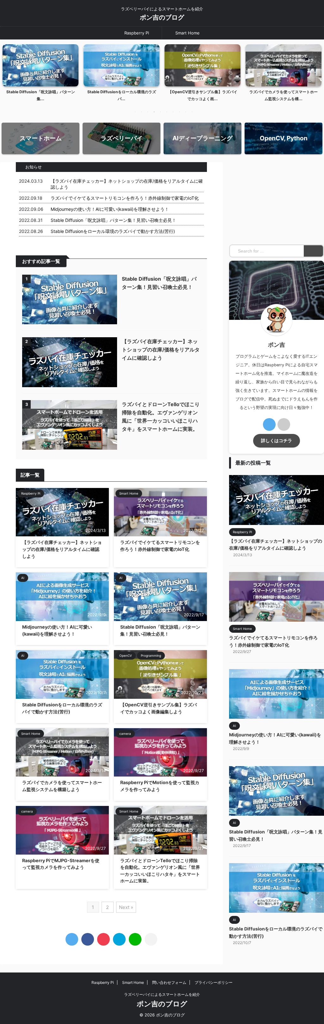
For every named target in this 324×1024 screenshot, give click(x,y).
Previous (8, 71)
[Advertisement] (276, 201)
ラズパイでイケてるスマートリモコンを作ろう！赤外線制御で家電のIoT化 (125, 198)
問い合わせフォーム (169, 982)
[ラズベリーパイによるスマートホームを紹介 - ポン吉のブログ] (119, 939)
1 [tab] (135, 112)
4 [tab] (154, 112)
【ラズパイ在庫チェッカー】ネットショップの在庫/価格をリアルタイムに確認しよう (161, 349)
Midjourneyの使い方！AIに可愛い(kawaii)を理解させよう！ (110, 209)
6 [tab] (167, 112)
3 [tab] (148, 112)
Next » (126, 907)
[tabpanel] (40, 74)
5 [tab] (160, 112)
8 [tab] (179, 112)
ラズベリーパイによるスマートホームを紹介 (162, 994)
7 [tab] (173, 112)
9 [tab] (186, 112)
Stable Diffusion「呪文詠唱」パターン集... (40, 95)
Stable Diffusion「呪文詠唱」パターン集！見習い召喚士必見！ (113, 220)
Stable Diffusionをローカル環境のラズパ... (121, 95)
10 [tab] (192, 112)
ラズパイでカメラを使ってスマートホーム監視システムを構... (283, 95)
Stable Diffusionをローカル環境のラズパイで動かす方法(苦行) (113, 231)
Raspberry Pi (136, 32)
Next (315, 71)
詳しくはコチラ (276, 440)
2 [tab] (141, 112)
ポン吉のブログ (162, 17)
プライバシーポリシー (214, 982)
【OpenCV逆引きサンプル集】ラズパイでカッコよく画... (202, 95)
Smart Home (187, 32)
